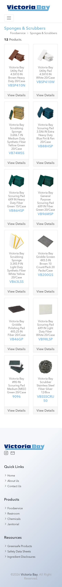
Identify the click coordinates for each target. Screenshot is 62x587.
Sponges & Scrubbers (43, 33)
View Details (16, 95)
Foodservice (17, 33)
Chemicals (13, 519)
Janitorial (13, 524)
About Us (13, 481)
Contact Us (14, 486)
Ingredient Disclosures (21, 556)
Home (11, 475)
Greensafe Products (19, 546)
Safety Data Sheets (19, 551)
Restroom (13, 513)
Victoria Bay (29, 574)
